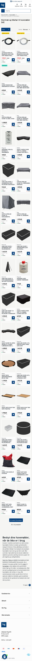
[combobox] (18, 10)
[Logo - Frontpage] (7, 5)
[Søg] (3, 10)
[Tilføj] (13, 59)
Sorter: (20, 29)
